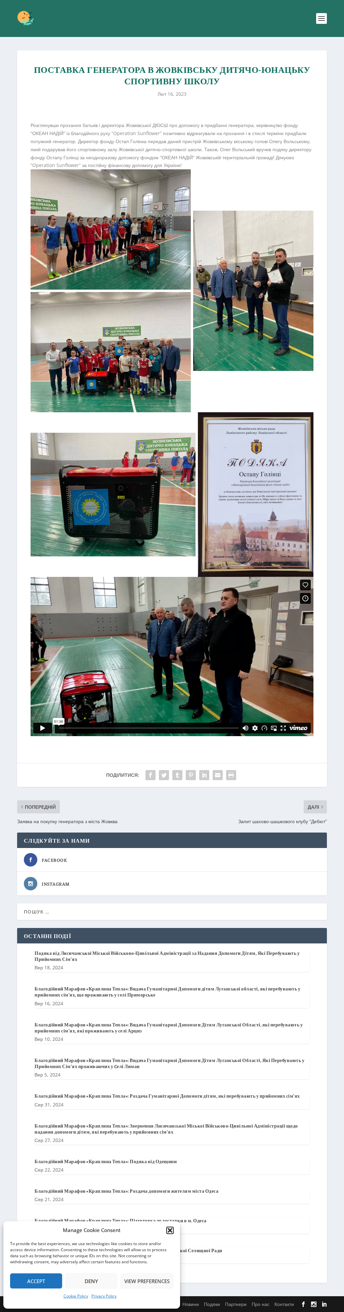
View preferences (147, 1281)
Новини (190, 1304)
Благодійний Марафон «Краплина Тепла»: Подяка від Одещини (106, 1161)
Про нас (260, 1304)
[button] (170, 1230)
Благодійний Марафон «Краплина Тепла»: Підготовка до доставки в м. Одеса (121, 1220)
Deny (91, 1281)
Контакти (284, 1304)
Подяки (212, 1304)
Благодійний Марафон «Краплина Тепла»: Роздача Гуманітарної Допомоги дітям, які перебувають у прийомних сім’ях (167, 1096)
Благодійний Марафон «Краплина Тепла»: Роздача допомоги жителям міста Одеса (126, 1191)
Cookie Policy (75, 1296)
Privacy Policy (104, 1296)
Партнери (236, 1304)
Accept (36, 1281)
